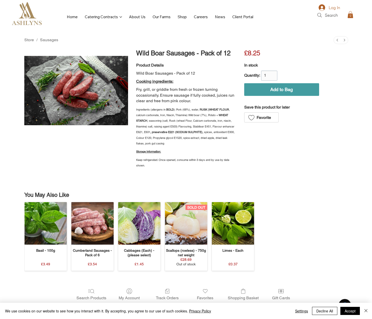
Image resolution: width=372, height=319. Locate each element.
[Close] (366, 311)
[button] (350, 14)
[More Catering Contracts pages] (120, 17)
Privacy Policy (200, 310)
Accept (350, 310)
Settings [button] (301, 310)
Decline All (324, 310)
